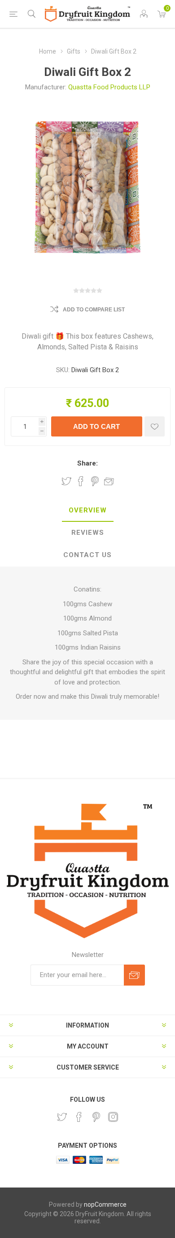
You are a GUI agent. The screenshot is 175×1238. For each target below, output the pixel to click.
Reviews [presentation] (87, 533)
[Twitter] (62, 1117)
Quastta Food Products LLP (109, 87)
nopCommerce (105, 1204)
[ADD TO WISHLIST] (154, 426)
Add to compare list (94, 309)
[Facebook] (79, 1117)
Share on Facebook (81, 481)
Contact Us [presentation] (87, 555)
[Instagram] (113, 1117)
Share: (87, 463)
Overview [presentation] (88, 510)
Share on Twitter (66, 481)
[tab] (87, 510)
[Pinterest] (96, 1117)
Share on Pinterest (95, 481)
